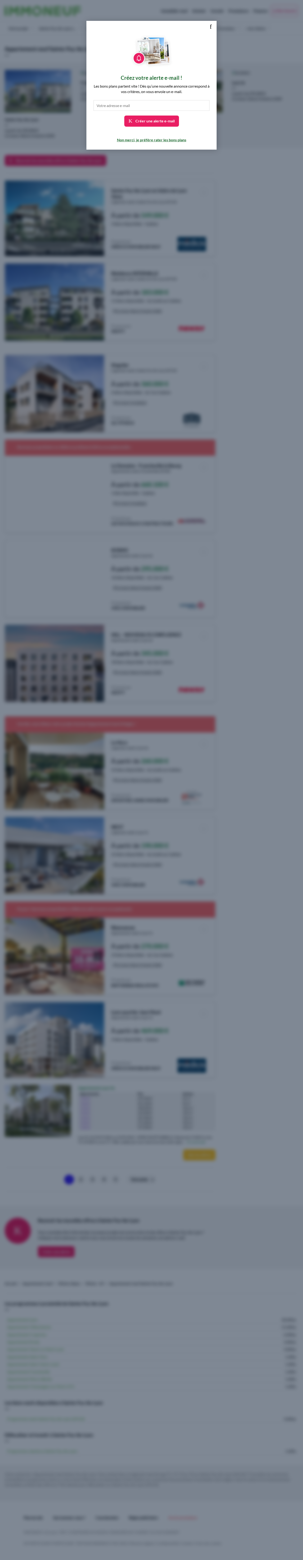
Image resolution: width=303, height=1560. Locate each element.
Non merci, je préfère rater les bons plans (151, 140)
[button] (210, 26)
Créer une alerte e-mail (155, 121)
